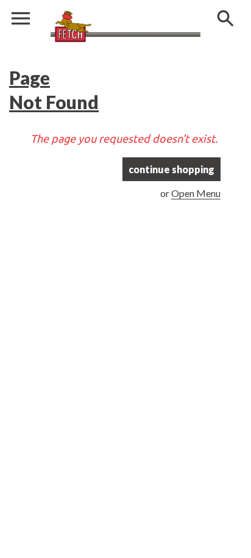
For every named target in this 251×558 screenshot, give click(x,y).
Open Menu (196, 193)
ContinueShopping (171, 169)
